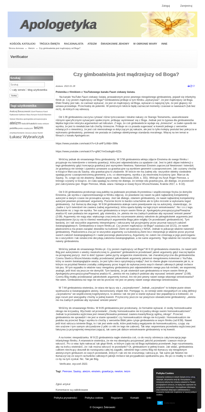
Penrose (67, 371)
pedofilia (14, 128)
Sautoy (77, 371)
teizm (38, 128)
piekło (20, 128)
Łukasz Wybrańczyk (27, 137)
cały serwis (18, 89)
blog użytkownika (37, 89)
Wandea (19, 119)
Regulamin (117, 397)
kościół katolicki (29, 123)
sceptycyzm (28, 128)
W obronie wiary (145, 43)
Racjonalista (73, 43)
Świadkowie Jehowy (115, 43)
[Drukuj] (189, 86)
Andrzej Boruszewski (20, 111)
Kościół (40, 115)
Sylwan (13, 119)
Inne (164, 43)
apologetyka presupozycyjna (35, 119)
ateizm (15, 123)
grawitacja (107, 371)
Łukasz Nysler (37, 133)
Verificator (19, 57)
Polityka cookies (94, 397)
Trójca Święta (49, 43)
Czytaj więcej (169, 403)
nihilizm (45, 124)
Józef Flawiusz (36, 112)
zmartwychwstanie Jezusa (20, 133)
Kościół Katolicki (22, 43)
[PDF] (191, 86)
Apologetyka (59, 24)
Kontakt (134, 397)
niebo (39, 124)
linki (149, 397)
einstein (96, 371)
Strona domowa (16, 48)
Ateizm (92, 43)
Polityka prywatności (65, 397)
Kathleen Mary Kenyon (27, 115)
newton (119, 371)
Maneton (47, 115)
